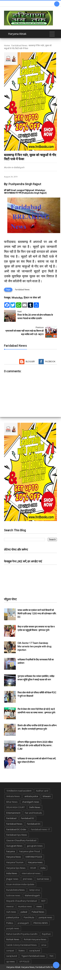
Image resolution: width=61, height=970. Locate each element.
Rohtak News (12, 939)
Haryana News (13, 856)
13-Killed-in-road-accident (18, 790)
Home (7, 45)
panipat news (45, 917)
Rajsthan (46, 933)
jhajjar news (12, 878)
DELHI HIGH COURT (15, 807)
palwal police (12, 917)
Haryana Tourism (14, 862)
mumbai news (25, 906)
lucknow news (13, 895)
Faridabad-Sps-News (16, 834)
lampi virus (34, 889)
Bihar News (12, 801)
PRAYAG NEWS (41, 922)
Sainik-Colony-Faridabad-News (21, 944)
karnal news (43, 878)
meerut (10, 906)
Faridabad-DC (34, 823)
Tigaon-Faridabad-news (33, 955)
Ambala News (13, 796)
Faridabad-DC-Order (16, 829)
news (39, 906)
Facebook (50, 361)
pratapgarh (23, 922)
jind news (27, 878)
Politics (9, 922)
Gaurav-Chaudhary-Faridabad (21, 840)
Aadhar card (42, 790)
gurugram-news (35, 845)
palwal (24, 911)
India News (11, 873)
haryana (10, 851)
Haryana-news (35, 862)
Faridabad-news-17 (40, 829)
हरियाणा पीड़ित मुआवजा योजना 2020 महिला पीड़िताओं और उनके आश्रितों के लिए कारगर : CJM (35, 745)
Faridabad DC (27, 818)
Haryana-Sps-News (16, 867)
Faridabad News (19, 45)
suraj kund (34, 950)
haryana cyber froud (29, 851)
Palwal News (38, 911)
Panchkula (29, 917)
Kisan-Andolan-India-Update (20, 884)
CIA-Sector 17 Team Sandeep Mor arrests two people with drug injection (34, 646)
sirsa (43, 944)
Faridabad (11, 818)
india (43, 867)
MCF (43, 900)
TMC (51, 955)
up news (10, 961)
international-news (31, 873)
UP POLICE (24, 961)
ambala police (31, 796)
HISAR (33, 867)
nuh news (11, 911)
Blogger (30, 361)
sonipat (10, 950)
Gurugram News (14, 845)
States (21, 950)
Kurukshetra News (15, 889)
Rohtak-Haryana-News (35, 939)
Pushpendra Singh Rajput (25, 184)
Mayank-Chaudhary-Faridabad (21, 900)
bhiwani (47, 796)
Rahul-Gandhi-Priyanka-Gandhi (21, 933)
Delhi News (34, 807)
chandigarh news (30, 801)
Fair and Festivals (33, 812)
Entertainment (13, 812)
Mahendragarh (32, 895)
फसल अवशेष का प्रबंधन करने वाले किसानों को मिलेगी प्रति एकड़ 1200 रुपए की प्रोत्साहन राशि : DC (37, 613)
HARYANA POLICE (34, 856)
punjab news (12, 928)
